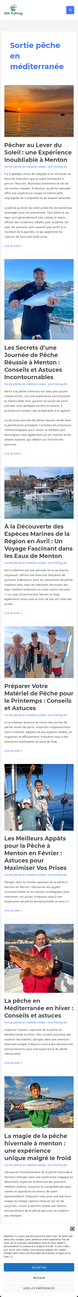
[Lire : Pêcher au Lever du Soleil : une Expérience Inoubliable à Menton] (39, 111)
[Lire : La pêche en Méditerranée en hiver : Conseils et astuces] (39, 958)
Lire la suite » (13, 245)
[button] (72, 1229)
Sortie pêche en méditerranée (24, 166)
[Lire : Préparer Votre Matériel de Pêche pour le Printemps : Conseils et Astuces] (39, 652)
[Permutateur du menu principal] (70, 10)
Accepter (39, 1267)
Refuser (39, 1278)
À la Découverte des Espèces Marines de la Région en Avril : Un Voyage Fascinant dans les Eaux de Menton (38, 541)
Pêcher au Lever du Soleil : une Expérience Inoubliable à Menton (38, 152)
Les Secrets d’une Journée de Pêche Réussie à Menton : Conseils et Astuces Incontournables (33, 362)
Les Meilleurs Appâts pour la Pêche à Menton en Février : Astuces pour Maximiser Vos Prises (35, 853)
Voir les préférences (39, 1288)
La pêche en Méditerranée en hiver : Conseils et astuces (38, 1008)
